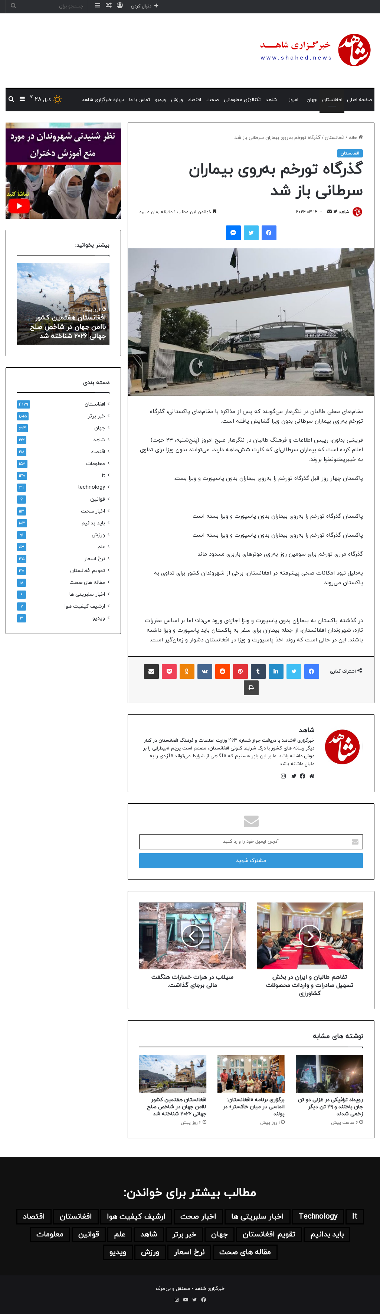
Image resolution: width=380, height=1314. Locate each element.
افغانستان (332, 100)
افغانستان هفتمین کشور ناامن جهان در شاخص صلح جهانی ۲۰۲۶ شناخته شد (176, 1107)
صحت (212, 100)
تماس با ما (139, 100)
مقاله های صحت (87, 582)
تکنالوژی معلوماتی (242, 100)
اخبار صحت (93, 511)
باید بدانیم (93, 523)
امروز (293, 100)
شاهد (271, 100)
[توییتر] (292, 776)
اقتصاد (194, 100)
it (103, 475)
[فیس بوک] (301, 776)
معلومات (95, 463)
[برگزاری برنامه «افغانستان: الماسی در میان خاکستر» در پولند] (251, 1074)
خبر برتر (96, 416)
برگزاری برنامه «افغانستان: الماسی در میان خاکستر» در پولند (254, 1107)
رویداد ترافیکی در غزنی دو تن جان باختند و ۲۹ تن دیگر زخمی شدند (330, 1107)
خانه (353, 137)
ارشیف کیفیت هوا (85, 606)
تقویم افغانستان (87, 570)
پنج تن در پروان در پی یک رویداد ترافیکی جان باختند (68, 331)
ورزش (177, 100)
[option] (63, 304)
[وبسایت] (309, 776)
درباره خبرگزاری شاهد (103, 100)
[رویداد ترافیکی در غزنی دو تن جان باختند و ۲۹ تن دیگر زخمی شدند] (329, 1074)
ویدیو (160, 100)
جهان (312, 100)
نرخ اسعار (94, 558)
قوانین (97, 499)
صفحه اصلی (359, 100)
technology (91, 487)
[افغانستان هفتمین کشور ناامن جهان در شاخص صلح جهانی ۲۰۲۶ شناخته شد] (172, 1074)
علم (101, 546)
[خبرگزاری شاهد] (314, 50)
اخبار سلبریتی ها (87, 594)
